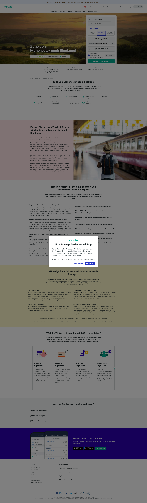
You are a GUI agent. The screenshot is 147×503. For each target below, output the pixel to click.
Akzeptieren (90, 263)
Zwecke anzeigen (78, 263)
